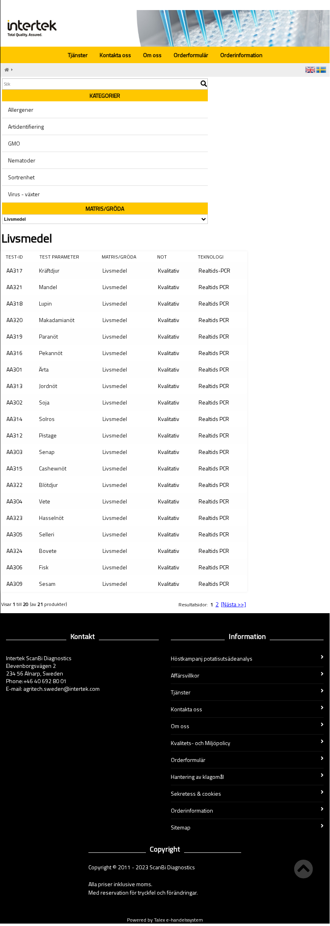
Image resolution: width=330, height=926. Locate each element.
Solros (47, 419)
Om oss (152, 55)
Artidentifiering (26, 126)
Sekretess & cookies (196, 793)
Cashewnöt (52, 468)
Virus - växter (24, 194)
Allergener (20, 109)
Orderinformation (241, 55)
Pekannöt (50, 353)
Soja (44, 402)
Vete (44, 501)
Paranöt (48, 336)
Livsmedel (114, 270)
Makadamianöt (56, 320)
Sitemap (181, 827)
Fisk (44, 567)
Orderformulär (191, 55)
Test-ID (14, 257)
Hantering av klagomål (197, 776)
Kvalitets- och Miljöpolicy (200, 743)
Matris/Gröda (119, 257)
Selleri (46, 534)
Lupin (45, 303)
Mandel (48, 287)
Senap (47, 452)
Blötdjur (48, 484)
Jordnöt (48, 386)
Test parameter (59, 257)
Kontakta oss (115, 55)
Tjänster (78, 55)
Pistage (48, 435)
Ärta (44, 369)
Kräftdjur (49, 270)
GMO (14, 143)
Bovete (48, 550)
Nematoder (21, 160)
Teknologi (210, 257)
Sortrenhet (21, 177)
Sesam (47, 583)
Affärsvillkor (185, 675)
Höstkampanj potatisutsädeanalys (211, 658)
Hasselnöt (51, 517)
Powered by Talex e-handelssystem (165, 920)
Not (162, 257)
